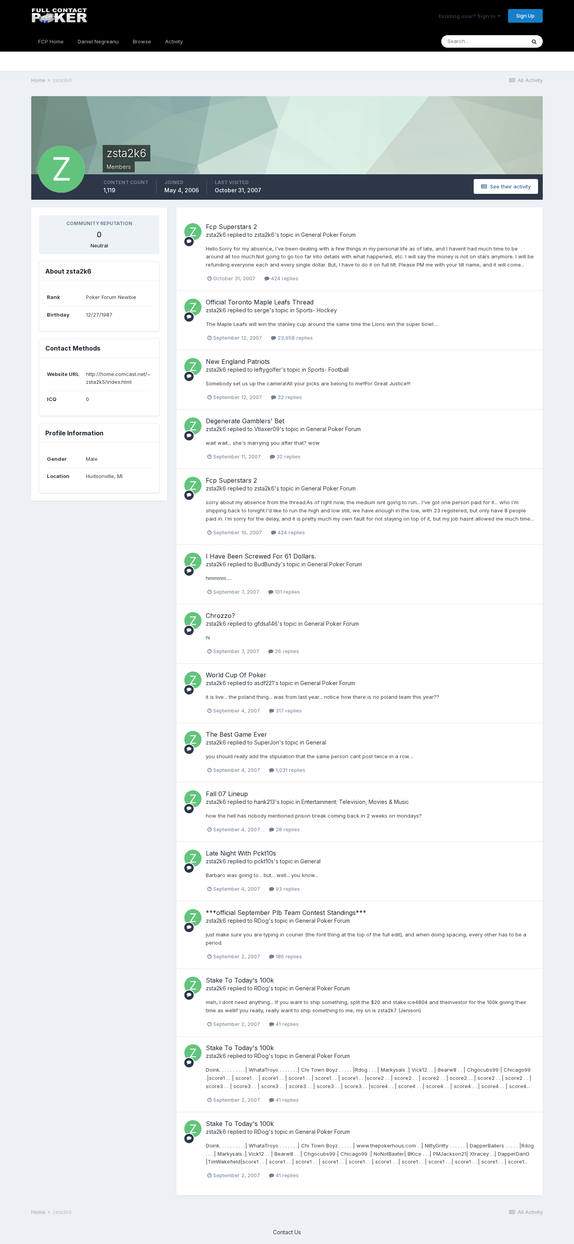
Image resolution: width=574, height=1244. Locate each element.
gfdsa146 (266, 623)
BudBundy (267, 564)
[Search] (534, 41)
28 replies (287, 829)
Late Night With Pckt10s (241, 853)
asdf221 (264, 683)
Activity (174, 41)
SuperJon (266, 742)
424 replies (283, 278)
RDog (261, 920)
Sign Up (525, 16)
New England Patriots (238, 361)
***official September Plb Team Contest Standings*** (286, 912)
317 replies (288, 710)
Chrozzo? (220, 615)
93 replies (287, 889)
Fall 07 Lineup (227, 794)
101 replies (286, 592)
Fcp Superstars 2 (231, 227)
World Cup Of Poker (236, 675)
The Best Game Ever (236, 734)
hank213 (264, 801)
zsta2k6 (216, 234)
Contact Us (287, 1232)
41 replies (286, 1024)
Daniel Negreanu (98, 41)
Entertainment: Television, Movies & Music (355, 801)
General (316, 742)
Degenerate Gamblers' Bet (245, 421)
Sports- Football (328, 369)
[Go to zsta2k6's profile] (192, 231)
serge (261, 310)
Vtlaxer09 (267, 429)
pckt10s (264, 861)
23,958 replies (294, 338)
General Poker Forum (328, 234)
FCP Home (51, 41)
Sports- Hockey (316, 310)
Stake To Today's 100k (240, 980)
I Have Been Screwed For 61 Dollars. (261, 556)
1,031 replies (289, 770)
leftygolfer (267, 369)
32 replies (289, 397)
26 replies (286, 651)
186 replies (288, 956)
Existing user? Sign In (468, 16)
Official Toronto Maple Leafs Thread (260, 302)
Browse (142, 41)
